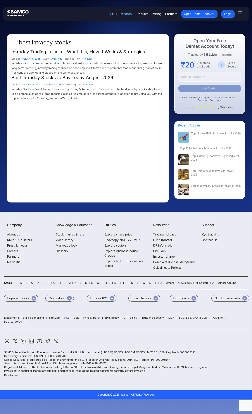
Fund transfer (162, 240)
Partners (171, 14)
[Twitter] (15, 343)
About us (13, 234)
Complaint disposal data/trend (174, 262)
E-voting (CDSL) (14, 322)
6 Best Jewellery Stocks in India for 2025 (216, 185)
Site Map (54, 317)
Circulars (159, 251)
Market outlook (66, 245)
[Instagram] (23, 343)
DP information (163, 245)
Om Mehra (56, 58)
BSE (76, 317)
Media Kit (13, 262)
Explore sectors (115, 245)
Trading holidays (164, 234)
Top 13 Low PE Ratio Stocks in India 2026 (216, 133)
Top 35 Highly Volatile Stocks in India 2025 (206, 148)
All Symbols (185, 282)
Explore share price (118, 234)
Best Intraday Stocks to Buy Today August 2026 (62, 77)
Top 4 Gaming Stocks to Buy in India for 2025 (215, 157)
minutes (87, 58)
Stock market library (70, 234)
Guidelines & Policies (167, 267)
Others (170, 282)
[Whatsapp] (56, 343)
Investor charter (164, 256)
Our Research (122, 13)
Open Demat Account (199, 14)
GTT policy (130, 317)
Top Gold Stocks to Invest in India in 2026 (212, 172)
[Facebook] (7, 343)
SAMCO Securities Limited (20, 352)
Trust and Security (153, 317)
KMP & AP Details (19, 240)
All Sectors (202, 282)
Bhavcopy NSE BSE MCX (122, 240)
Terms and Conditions (209, 100)
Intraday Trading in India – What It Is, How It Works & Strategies (78, 51)
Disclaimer (10, 317)
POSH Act (217, 317)
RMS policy (112, 317)
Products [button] (141, 14)
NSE (66, 317)
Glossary (62, 251)
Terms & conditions (32, 317)
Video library (64, 240)
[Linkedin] (32, 343)
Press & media (17, 245)
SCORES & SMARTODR (193, 317)
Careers (12, 251)
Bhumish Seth (56, 84)
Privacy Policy (225, 97)
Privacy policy (92, 317)
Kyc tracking (210, 234)
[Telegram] (48, 343)
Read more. (11, 375)
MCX (171, 317)
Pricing (156, 14)
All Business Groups (224, 282)
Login (228, 14)
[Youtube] (40, 343)
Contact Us (210, 240)
